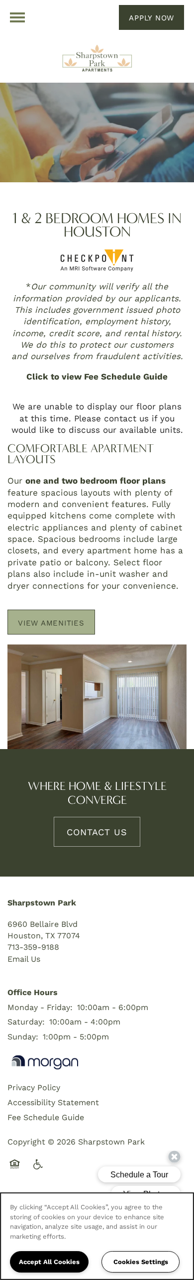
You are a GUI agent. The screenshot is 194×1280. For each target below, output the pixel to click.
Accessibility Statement (53, 1102)
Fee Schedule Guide (45, 1117)
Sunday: (22, 1036)
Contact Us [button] (97, 831)
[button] (151, 17)
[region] (97, 1236)
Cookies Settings (140, 1261)
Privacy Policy (33, 1087)
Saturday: (26, 1021)
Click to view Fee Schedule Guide (97, 376)
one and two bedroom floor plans (95, 480)
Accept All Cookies (49, 1261)
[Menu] (17, 17)
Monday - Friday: (40, 1007)
